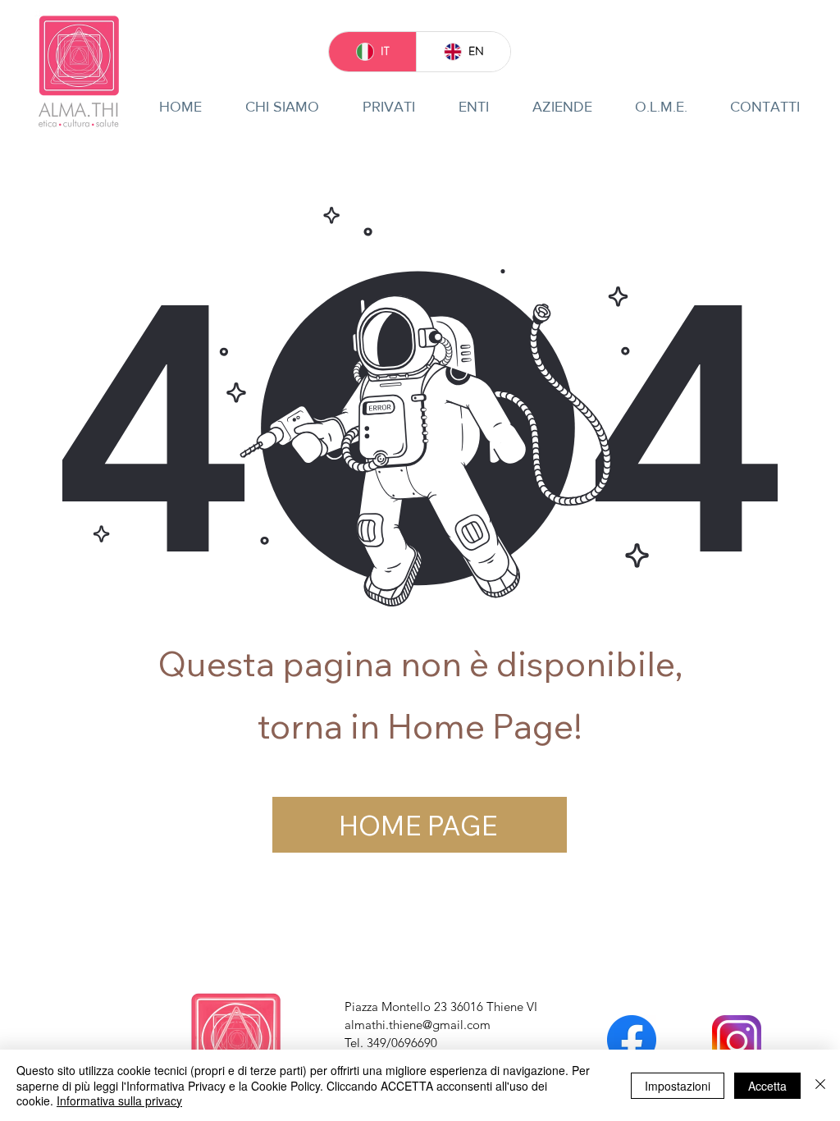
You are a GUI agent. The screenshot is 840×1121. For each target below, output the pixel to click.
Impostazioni (677, 1086)
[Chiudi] (820, 1085)
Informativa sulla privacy (119, 1100)
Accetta (767, 1086)
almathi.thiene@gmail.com (418, 1024)
